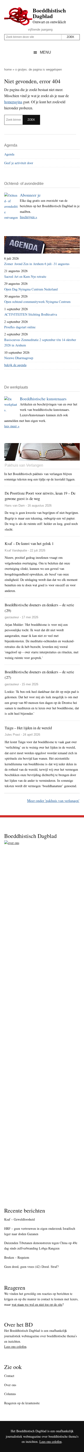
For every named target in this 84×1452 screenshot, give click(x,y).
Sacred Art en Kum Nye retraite (25, 276)
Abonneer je (30, 195)
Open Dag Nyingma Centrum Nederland (31, 289)
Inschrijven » (28, 217)
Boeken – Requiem (16, 1257)
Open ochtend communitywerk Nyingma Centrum (37, 301)
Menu (45, 52)
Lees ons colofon (15, 1346)
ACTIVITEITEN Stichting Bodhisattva (30, 314)
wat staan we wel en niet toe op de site (37, 1304)
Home (8, 69)
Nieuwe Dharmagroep (18, 358)
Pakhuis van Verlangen (24, 465)
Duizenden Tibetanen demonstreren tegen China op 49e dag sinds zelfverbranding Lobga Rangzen (40, 1245)
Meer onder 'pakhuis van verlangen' (53, 800)
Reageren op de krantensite (22, 1403)
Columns (10, 1394)
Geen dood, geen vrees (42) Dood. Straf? (31, 1266)
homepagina (13, 101)
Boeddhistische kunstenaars (43, 398)
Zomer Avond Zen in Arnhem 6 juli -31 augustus (37, 264)
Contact (9, 1375)
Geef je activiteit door (18, 163)
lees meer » (11, 426)
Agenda (9, 154)
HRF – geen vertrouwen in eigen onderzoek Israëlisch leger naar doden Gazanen (39, 1231)
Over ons (10, 1385)
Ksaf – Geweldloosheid (19, 1219)
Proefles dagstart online (19, 327)
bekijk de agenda (15, 365)
